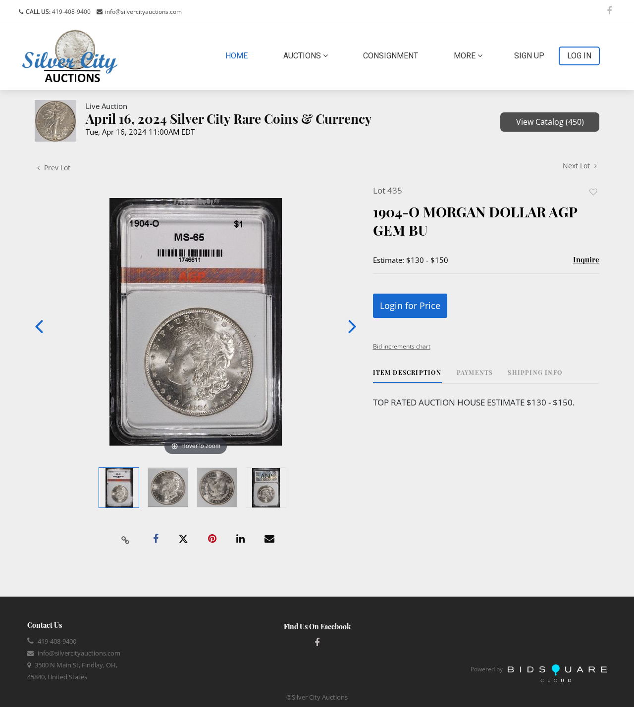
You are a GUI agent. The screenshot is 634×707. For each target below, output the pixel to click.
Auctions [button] (303, 55)
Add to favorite (593, 192)
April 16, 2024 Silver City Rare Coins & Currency (229, 118)
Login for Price (410, 305)
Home (238, 55)
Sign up (529, 55)
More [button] (465, 55)
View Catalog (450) (550, 121)
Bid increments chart (401, 346)
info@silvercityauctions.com (143, 11)
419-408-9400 (71, 11)
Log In (579, 55)
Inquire (586, 259)
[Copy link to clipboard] (126, 539)
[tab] (407, 376)
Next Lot (577, 165)
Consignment (390, 55)
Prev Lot (56, 167)
